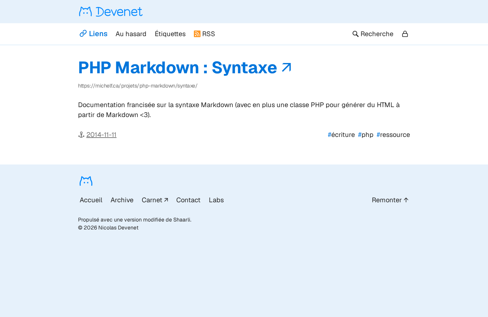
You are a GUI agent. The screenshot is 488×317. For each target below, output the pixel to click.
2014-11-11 (101, 134)
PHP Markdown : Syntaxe (177, 67)
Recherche (377, 34)
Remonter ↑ (390, 200)
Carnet (152, 200)
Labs (216, 200)
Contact (188, 200)
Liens (98, 33)
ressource (393, 134)
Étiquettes (170, 34)
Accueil (91, 200)
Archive (122, 200)
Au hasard (131, 34)
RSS (208, 34)
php (365, 134)
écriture (341, 134)
